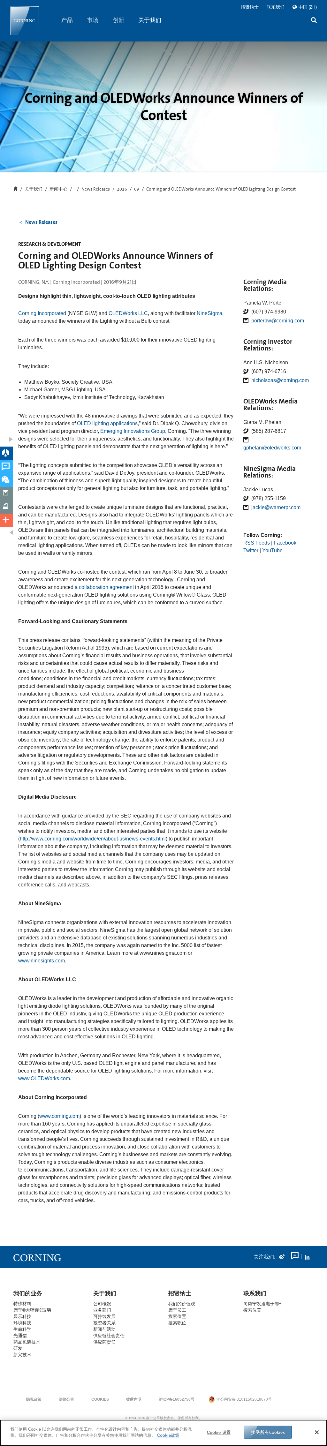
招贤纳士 (250, 7)
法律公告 (66, 1399)
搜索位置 (252, 1310)
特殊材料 (22, 1303)
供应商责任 (104, 1341)
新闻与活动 (104, 1329)
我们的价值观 (181, 1303)
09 (136, 189)
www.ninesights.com (41, 960)
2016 (122, 189)
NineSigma (209, 313)
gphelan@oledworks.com (272, 447)
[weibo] (281, 1257)
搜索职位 (177, 1322)
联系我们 (276, 7)
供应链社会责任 (109, 1335)
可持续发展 (104, 1316)
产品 (67, 20)
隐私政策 (34, 1399)
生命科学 (22, 1329)
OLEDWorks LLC (128, 313)
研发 (17, 1348)
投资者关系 (104, 1322)
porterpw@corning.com (277, 320)
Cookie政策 (168, 1435)
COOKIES (100, 1399)
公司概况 (102, 1303)
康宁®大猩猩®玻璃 (32, 1310)
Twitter (250, 550)
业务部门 (102, 1310)
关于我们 (150, 20)
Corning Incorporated (42, 313)
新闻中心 (58, 189)
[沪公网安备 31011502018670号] (291, 1399)
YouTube (272, 550)
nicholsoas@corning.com (280, 380)
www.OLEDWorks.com (44, 1078)
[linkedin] (307, 1257)
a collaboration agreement (105, 587)
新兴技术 (22, 1354)
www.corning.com (59, 1116)
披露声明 (133, 1399)
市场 (93, 20)
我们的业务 (27, 1293)
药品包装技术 (26, 1341)
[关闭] (317, 1432)
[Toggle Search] (314, 21)
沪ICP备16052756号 (176, 1399)
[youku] (294, 1257)
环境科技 (22, 1322)
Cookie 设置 (219, 1432)
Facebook (285, 543)
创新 (118, 20)
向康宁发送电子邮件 (263, 1303)
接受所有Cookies (268, 1432)
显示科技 (22, 1316)
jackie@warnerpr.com (275, 507)
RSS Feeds (256, 543)
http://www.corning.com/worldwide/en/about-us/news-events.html (93, 838)
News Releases (95, 189)
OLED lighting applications (107, 423)
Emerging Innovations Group (132, 431)
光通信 (20, 1335)
